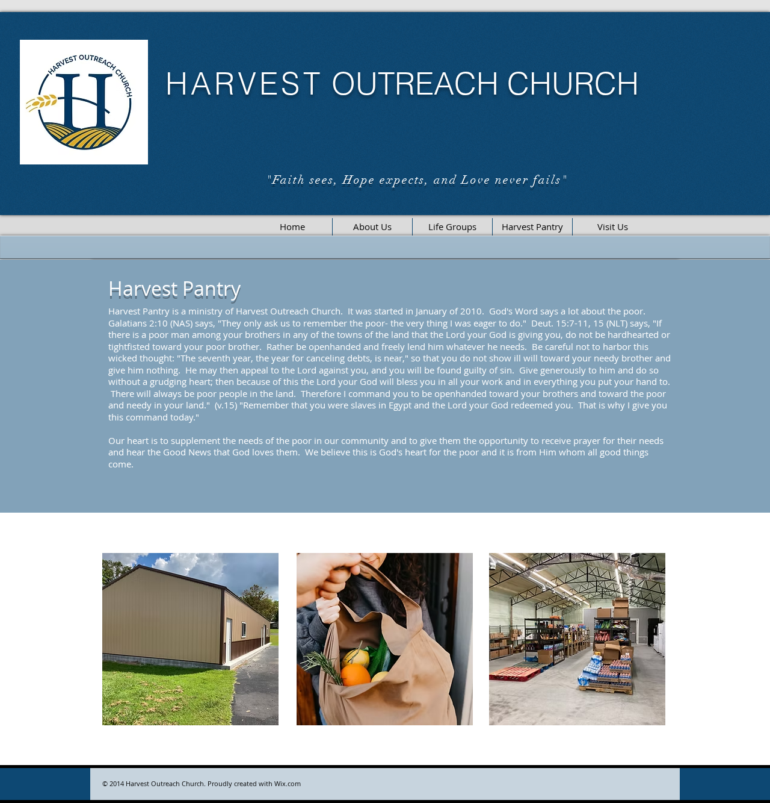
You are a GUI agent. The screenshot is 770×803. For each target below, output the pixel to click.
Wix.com (287, 783)
